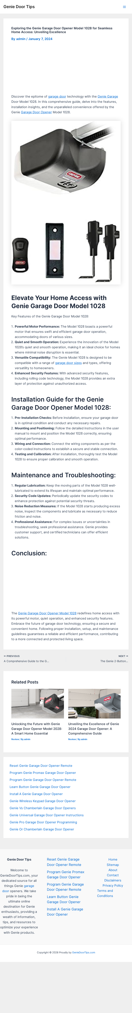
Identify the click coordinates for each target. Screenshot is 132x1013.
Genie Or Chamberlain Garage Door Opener (42, 829)
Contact (113, 875)
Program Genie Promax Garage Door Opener (43, 773)
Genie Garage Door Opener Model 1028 (47, 613)
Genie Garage (108, 96)
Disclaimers (112, 880)
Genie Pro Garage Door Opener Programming (43, 822)
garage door (57, 96)
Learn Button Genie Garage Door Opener (40, 787)
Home (112, 859)
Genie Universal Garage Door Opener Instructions (47, 815)
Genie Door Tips (19, 6)
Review (15, 739)
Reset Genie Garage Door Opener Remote (41, 765)
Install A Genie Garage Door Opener (36, 794)
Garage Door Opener (36, 112)
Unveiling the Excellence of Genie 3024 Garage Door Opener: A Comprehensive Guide (93, 728)
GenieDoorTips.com (83, 952)
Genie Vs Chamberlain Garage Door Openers (43, 808)
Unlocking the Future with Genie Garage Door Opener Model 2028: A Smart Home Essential (36, 728)
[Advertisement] (66, 68)
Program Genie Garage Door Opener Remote (43, 780)
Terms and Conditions (105, 893)
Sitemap (113, 865)
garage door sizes (68, 363)
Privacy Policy (113, 885)
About (112, 870)
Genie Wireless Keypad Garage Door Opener (43, 801)
